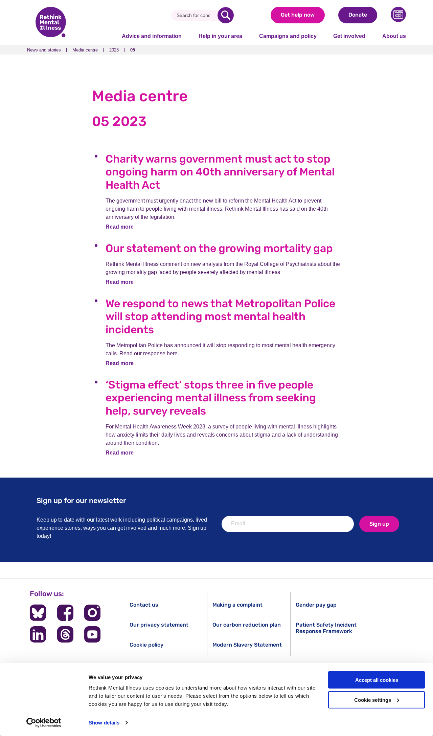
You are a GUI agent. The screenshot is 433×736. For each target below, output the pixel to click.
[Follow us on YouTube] (92, 634)
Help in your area (220, 36)
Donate (357, 15)
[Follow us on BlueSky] (37, 613)
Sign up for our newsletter (81, 500)
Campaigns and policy (288, 36)
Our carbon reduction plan (246, 625)
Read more (120, 227)
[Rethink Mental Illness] (50, 23)
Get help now (298, 15)
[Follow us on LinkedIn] (37, 634)
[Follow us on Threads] (65, 634)
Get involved (349, 36)
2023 (114, 49)
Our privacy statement (159, 625)
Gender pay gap (316, 605)
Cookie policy (146, 645)
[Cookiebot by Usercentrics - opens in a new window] (43, 723)
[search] (226, 15)
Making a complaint (237, 605)
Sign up (379, 524)
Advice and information (152, 36)
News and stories (44, 49)
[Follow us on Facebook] (65, 613)
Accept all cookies (376, 680)
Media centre (85, 49)
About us (394, 36)
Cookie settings (372, 700)
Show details (104, 723)
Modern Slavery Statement (247, 645)
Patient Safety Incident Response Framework (326, 628)
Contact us (144, 605)
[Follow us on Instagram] (92, 613)
